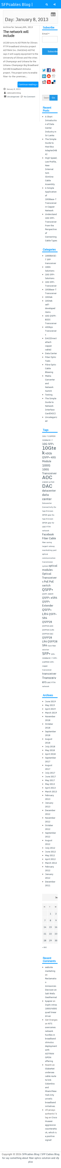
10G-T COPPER (48, 436)
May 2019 (50, 705)
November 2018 (50, 718)
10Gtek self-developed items (50, 306)
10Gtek (48, 297)
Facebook (48, 534)
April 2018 (50, 754)
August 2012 (48, 842)
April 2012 (50, 859)
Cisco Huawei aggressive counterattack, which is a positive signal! (51, 1129)
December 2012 (50, 812)
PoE (46, 581)
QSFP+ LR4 (47, 611)
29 (50, 940)
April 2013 (50, 788)
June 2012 (50, 851)
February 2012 (49, 868)
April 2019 (50, 709)
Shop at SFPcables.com (37, 12)
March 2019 (51, 712)
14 (45, 927)
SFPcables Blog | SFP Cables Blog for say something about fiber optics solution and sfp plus (30, 1158)
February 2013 (49, 797)
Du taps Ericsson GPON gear (49, 511)
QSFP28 (47, 622)
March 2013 (51, 791)
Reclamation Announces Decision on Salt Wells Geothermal (51, 988)
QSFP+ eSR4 (49, 598)
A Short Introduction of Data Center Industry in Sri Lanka (51, 126)
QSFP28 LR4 (47, 639)
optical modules (49, 568)
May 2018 (50, 750)
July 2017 (50, 773)
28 (45, 940)
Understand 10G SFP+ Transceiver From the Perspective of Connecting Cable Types (51, 227)
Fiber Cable (49, 538)
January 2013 (49, 804)
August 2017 (48, 767)
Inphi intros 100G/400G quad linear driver (51, 1010)
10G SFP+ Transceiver (51, 284)
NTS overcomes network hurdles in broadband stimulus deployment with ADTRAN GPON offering (51, 1042)
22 (50, 934)
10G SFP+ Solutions (50, 276)
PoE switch (48, 583)
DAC (47, 486)
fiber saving (47, 542)
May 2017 (50, 780)
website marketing (50, 969)
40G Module (49, 459)
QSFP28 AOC (47, 625)
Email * (45, 33)
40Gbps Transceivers (51, 330)
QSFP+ (47, 589)
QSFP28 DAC (47, 633)
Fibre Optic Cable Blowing (50, 368)
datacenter (49, 490)
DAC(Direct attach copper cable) (51, 343)
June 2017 (50, 776)
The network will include (15, 33)
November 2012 (50, 819)
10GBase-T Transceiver (51, 291)
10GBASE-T (47, 440)
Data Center (51, 353)
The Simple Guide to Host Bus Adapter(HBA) (51, 146)
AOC (47, 477)
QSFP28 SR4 (49, 643)
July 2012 (50, 848)
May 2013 (50, 784)
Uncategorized (13, 96)
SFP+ (46, 653)
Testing (49, 394)
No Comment (29, 96)
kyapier (48, 1001)
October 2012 (49, 827)
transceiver (49, 674)
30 (56, 940)
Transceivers (49, 679)
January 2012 (49, 876)
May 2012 (50, 855)
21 (45, 934)
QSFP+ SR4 (49, 616)
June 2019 (50, 701)
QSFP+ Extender (47, 604)
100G (46, 465)
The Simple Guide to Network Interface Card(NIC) (50, 406)
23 (56, 934)
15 (50, 927)
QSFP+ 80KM (47, 593)
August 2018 (48, 740)
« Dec (44, 947)
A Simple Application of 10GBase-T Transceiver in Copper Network (51, 199)
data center (47, 496)
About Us (17, 12)
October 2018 (49, 725)
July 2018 (50, 746)
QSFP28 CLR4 (48, 629)
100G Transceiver (49, 471)
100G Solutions (49, 268)
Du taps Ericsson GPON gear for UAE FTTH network (48, 522)
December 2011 (50, 883)
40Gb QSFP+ (47, 455)
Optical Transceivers (49, 578)
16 (56, 927)
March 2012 (51, 863)
